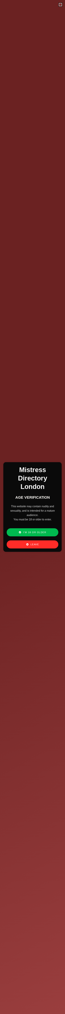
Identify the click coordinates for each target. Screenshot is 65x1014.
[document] (32, 507)
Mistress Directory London (32, 478)
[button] (60, 4)
